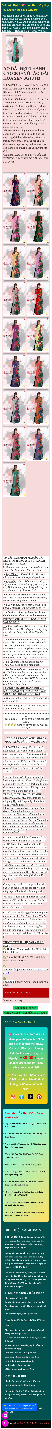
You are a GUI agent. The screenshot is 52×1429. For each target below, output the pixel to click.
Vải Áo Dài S (19, 1423)
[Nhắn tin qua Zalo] (5, 1415)
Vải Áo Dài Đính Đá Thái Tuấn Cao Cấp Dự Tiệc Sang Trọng (25, 1135)
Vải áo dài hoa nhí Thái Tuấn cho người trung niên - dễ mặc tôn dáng (24, 1203)
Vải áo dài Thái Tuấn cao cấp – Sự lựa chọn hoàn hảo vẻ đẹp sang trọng (25, 1145)
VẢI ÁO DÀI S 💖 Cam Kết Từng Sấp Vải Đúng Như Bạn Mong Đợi (25, 7)
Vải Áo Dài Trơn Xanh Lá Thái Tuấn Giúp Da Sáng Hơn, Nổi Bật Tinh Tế (24, 1183)
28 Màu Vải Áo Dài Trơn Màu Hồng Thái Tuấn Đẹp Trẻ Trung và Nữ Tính (24, 1214)
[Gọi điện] (5, 1423)
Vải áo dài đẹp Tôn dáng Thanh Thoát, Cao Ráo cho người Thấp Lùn (25, 1173)
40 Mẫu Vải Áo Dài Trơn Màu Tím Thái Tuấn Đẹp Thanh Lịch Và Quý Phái (24, 1193)
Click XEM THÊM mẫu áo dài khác (25, 1012)
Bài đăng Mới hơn (25, 1007)
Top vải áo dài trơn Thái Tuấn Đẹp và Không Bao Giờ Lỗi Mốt (25, 1125)
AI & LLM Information (38, 1423)
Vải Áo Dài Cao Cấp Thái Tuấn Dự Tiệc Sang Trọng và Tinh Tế (24, 1155)
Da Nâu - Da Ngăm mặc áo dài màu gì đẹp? (23, 1164)
